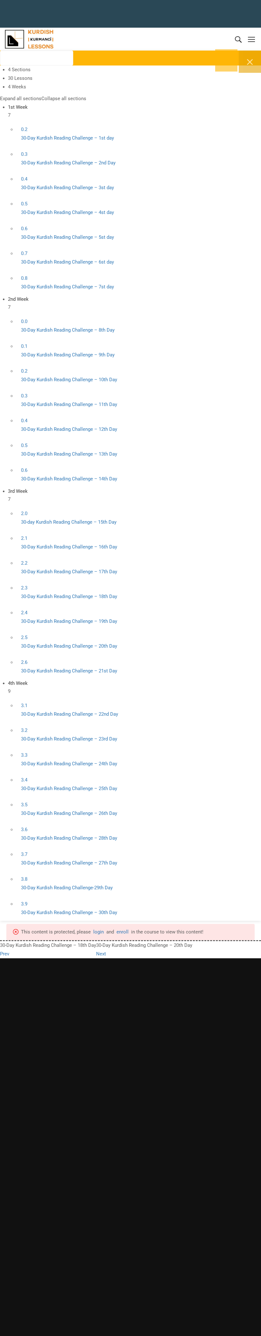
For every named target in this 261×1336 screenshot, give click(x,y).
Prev (4, 954)
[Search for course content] (78, 59)
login (98, 932)
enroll (122, 932)
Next (101, 954)
